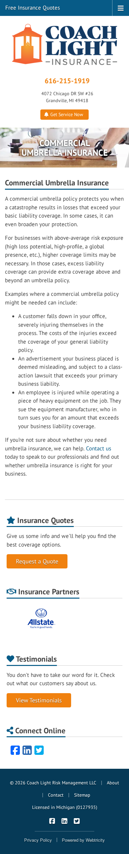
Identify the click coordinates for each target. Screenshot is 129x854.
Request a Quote (37, 561)
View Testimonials (39, 700)
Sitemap (82, 795)
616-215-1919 (67, 80)
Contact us (98, 448)
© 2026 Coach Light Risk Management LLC (53, 783)
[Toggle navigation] (120, 7)
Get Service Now (66, 114)
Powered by (83, 840)
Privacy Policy (38, 840)
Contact (56, 795)
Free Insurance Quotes (32, 7)
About (113, 783)
